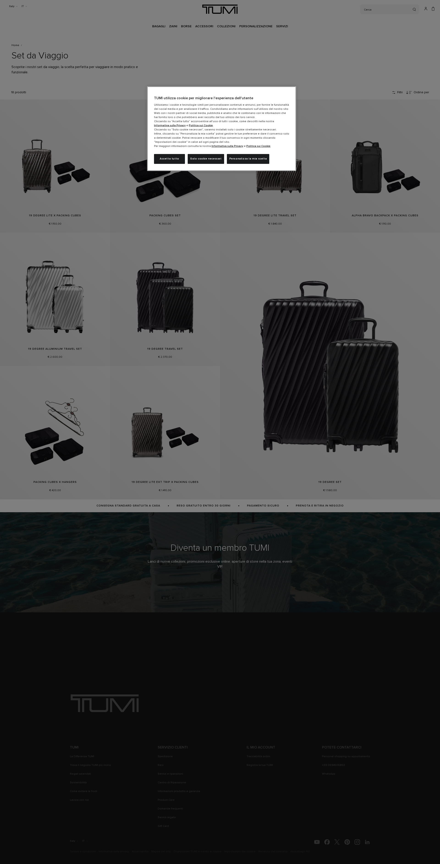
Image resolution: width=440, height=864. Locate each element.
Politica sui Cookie (201, 125)
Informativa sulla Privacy (170, 125)
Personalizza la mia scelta (248, 158)
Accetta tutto (169, 158)
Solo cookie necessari (206, 158)
